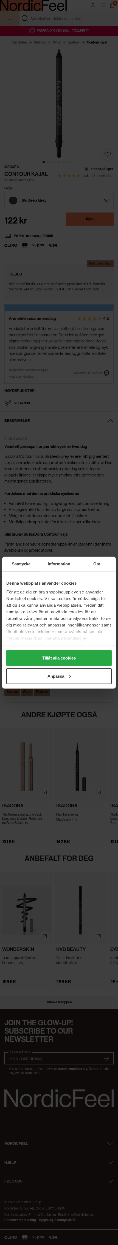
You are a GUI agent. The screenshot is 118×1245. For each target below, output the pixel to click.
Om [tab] (96, 563)
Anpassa (55, 676)
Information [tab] (59, 563)
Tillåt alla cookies (59, 658)
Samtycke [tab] (21, 563)
